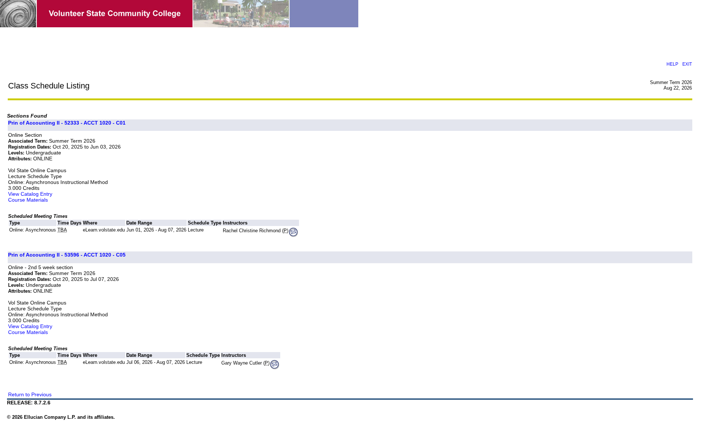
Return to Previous (30, 394)
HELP (672, 64)
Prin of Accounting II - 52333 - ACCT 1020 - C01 (67, 123)
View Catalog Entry (30, 194)
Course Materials (28, 200)
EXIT (687, 64)
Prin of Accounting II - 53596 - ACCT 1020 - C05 (67, 255)
